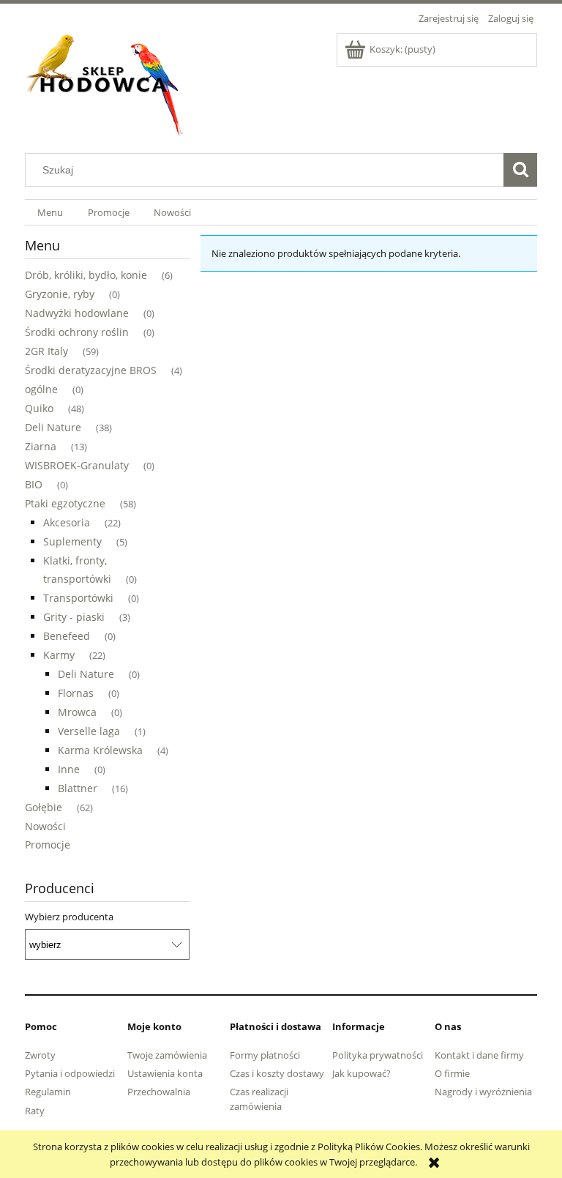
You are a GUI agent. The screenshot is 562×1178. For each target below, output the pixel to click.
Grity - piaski (74, 617)
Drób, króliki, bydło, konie (86, 275)
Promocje (47, 844)
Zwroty (40, 1055)
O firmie (452, 1073)
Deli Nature (53, 427)
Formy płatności (265, 1055)
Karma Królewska (100, 750)
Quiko (39, 408)
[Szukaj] (520, 170)
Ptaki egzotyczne (65, 503)
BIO (33, 484)
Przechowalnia (158, 1091)
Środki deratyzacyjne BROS (91, 370)
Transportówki (78, 598)
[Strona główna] (105, 82)
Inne (69, 769)
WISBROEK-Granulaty (77, 465)
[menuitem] (50, 212)
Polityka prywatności (377, 1055)
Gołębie (43, 807)
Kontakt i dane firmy (479, 1055)
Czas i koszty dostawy (277, 1073)
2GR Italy (46, 351)
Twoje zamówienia (167, 1055)
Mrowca (77, 712)
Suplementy (72, 541)
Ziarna (40, 446)
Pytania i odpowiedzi (70, 1073)
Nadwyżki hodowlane (77, 313)
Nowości (45, 826)
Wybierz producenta (69, 917)
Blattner (77, 788)
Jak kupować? (361, 1073)
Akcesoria (66, 522)
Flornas (76, 693)
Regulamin (48, 1091)
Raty (35, 1110)
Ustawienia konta (165, 1073)
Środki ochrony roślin (77, 332)
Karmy (59, 655)
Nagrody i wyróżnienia (483, 1091)
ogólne (41, 389)
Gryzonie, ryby (59, 294)
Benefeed (66, 636)
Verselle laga (89, 731)
